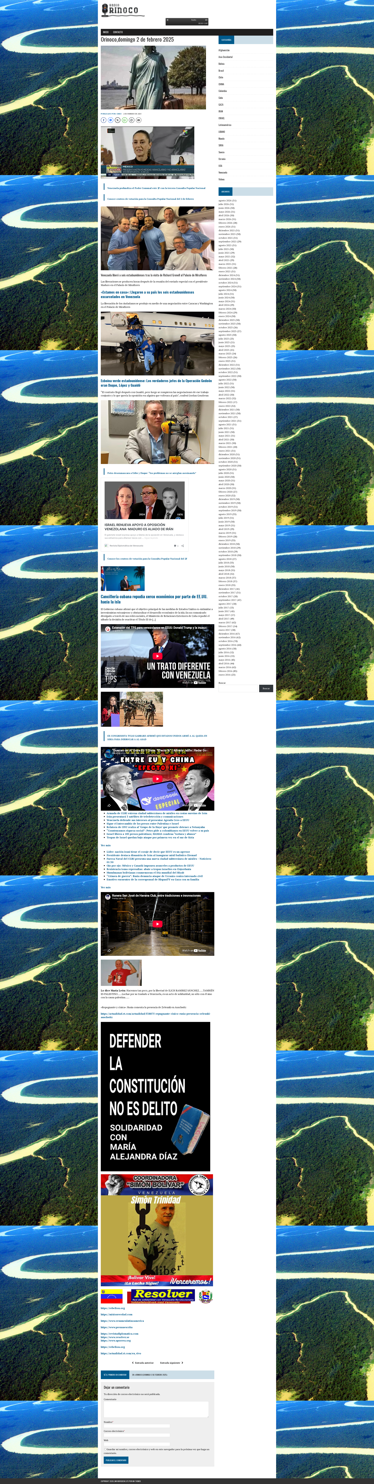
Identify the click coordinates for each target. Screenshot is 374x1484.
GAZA (221, 104)
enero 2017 (225, 629)
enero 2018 (225, 585)
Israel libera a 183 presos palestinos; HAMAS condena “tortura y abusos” (151, 834)
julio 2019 (224, 517)
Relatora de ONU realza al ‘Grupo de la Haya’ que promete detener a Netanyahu (156, 827)
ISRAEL (222, 118)
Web (106, 1440)
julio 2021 (224, 428)
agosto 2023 (225, 334)
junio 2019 (224, 521)
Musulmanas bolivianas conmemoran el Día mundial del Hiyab (145, 872)
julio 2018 (224, 562)
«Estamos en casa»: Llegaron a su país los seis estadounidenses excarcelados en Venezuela (147, 294)
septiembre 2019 (227, 510)
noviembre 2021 (227, 413)
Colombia (223, 91)
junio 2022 (224, 387)
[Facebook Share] (103, 120)
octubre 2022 (226, 372)
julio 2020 (224, 473)
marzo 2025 (225, 264)
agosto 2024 (225, 290)
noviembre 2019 (227, 503)
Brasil (221, 70)
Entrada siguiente (170, 1362)
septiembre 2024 (227, 286)
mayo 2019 (224, 525)
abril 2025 (224, 260)
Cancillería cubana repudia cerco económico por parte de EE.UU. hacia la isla (154, 599)
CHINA (221, 84)
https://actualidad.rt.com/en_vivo (121, 1353)
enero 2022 (225, 406)
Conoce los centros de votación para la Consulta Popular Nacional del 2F (147, 558)
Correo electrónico (114, 1431)
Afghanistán (224, 50)
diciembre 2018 (227, 544)
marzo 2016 (225, 667)
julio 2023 (224, 338)
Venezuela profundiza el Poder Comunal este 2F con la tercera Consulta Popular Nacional (156, 188)
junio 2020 (224, 476)
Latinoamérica (225, 125)
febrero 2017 (225, 626)
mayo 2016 (224, 659)
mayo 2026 (224, 211)
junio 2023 (224, 342)
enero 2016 (225, 674)
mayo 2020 (224, 480)
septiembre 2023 (227, 331)
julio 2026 (224, 204)
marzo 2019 (225, 532)
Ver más (106, 845)
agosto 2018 (225, 559)
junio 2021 (224, 432)
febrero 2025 (225, 267)
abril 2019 (224, 529)
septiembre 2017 (227, 600)
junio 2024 (224, 297)
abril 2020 (224, 484)
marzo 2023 (225, 353)
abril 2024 (224, 305)
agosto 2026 (225, 200)
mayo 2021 (224, 435)
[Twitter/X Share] (117, 120)
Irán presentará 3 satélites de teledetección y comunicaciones (145, 816)
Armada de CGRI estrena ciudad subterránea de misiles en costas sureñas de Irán (157, 813)
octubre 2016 (226, 641)
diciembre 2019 (227, 499)
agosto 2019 (225, 514)
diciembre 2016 (227, 633)
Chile (221, 77)
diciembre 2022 (227, 364)
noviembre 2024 (227, 278)
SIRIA (221, 145)
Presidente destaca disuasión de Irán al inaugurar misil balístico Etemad (152, 855)
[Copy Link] (131, 120)
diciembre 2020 (227, 454)
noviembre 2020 (227, 458)
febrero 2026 (225, 222)
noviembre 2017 (227, 592)
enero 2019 (225, 540)
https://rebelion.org (113, 1308)
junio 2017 (224, 611)
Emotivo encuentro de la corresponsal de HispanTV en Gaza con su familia (153, 879)
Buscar (222, 682)
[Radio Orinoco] (187, 10)
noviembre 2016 (227, 637)
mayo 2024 (224, 301)
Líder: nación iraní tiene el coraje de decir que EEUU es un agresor (148, 851)
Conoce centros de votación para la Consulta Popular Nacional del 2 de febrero (150, 198)
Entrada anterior (144, 1362)
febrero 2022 (225, 402)
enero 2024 (225, 316)
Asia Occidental (226, 57)
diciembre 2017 (227, 588)
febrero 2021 (225, 447)
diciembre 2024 (227, 275)
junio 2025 (224, 252)
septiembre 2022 (227, 376)
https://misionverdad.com (116, 1314)
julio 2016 (224, 652)
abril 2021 (224, 439)
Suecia (221, 152)
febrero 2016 (225, 671)
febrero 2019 (225, 536)
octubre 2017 (226, 596)
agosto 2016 (225, 648)
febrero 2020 (225, 491)
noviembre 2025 (227, 234)
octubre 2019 (226, 506)
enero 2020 (225, 495)
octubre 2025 (226, 237)
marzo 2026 (225, 219)
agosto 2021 (225, 424)
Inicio (106, 32)
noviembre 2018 (227, 547)
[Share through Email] (138, 120)
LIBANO (222, 132)
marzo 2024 (225, 308)
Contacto (118, 32)
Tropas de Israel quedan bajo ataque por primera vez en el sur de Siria (150, 837)
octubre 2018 (226, 551)
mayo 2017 (224, 615)
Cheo (119, 114)
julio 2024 (224, 293)
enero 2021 (225, 450)
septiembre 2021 (227, 420)
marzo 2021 (225, 443)
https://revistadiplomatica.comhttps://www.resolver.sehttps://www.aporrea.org (119, 1337)
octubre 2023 (226, 327)
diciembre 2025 (227, 230)
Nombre (108, 1422)
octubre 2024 (226, 282)
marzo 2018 (225, 577)
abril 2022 (224, 394)
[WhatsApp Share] (124, 120)
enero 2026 (225, 226)
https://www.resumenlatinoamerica (122, 1320)
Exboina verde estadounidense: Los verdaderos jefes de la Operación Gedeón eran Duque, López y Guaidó (156, 383)
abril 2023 (224, 349)
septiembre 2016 (227, 645)
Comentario (110, 1399)
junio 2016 (224, 656)
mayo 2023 (224, 346)
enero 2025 (225, 271)
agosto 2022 (225, 379)
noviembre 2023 (227, 323)
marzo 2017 (225, 622)
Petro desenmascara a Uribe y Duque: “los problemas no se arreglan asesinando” (151, 473)
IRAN (221, 111)
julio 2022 (224, 383)
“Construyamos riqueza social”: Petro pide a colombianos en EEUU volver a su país (158, 830)
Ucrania (222, 159)
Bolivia (221, 64)
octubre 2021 (226, 417)
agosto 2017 (225, 603)
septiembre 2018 (227, 555)
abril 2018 (224, 573)
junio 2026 (224, 208)
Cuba (221, 98)
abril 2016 (224, 663)
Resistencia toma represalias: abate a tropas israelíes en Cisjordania (149, 869)
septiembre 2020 (227, 465)
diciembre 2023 (227, 320)
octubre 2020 (226, 461)
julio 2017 (224, 607)
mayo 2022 (224, 390)
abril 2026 (224, 215)
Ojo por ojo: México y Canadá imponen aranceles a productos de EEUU (150, 865)
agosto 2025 (225, 245)
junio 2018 (224, 566)
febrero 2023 (225, 357)
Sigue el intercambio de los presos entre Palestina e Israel (143, 823)
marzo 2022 (225, 398)
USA (220, 165)
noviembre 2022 (227, 368)
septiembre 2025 (227, 241)
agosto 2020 (225, 469)
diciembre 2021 (227, 409)
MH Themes (137, 1481)
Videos (222, 179)
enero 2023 (225, 361)
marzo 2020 (225, 488)
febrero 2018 (225, 581)
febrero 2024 (225, 312)
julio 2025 (224, 249)
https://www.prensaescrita (117, 1327)
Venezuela (223, 172)
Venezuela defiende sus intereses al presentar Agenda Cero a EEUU (148, 820)
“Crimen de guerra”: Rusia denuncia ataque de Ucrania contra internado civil (155, 876)
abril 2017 (224, 618)
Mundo (221, 138)
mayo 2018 (224, 570)
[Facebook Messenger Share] (110, 120)
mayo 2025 (224, 256)
